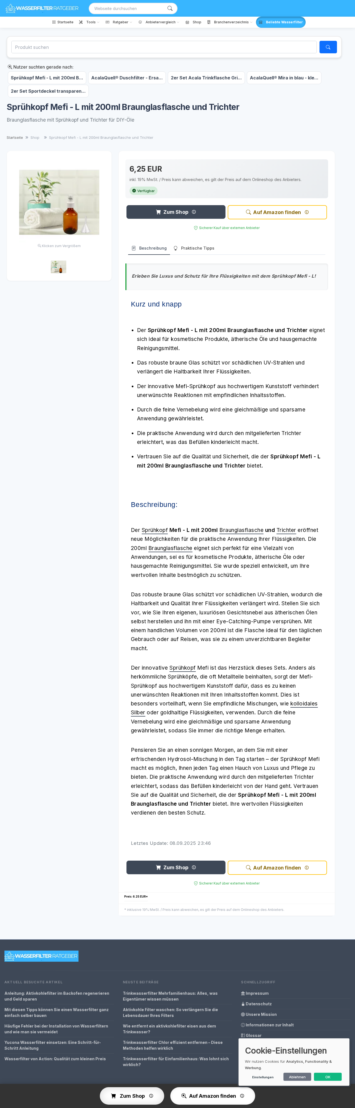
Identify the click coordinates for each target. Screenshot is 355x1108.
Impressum (257, 993)
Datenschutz (258, 1003)
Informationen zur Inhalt (269, 1024)
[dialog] (294, 1062)
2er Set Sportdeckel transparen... (48, 91)
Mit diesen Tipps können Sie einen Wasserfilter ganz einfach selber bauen (56, 1012)
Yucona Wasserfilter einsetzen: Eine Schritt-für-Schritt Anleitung (52, 1045)
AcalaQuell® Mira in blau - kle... (284, 78)
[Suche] (170, 8)
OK (328, 1077)
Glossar (253, 1035)
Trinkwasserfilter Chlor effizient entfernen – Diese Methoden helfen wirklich (173, 1045)
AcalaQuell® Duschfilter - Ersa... (127, 78)
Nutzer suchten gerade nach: (42, 67)
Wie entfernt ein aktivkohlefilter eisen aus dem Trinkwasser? (169, 1029)
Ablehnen (297, 1077)
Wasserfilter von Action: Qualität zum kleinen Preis (55, 1058)
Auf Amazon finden (277, 212)
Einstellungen (262, 1077)
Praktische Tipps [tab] (197, 248)
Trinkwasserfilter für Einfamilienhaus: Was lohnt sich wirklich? (176, 1061)
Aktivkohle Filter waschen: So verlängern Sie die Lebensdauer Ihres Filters (170, 1012)
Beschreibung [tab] (153, 248)
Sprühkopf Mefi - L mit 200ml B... (47, 78)
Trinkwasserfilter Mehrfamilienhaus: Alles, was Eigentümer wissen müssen (170, 996)
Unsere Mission (261, 1014)
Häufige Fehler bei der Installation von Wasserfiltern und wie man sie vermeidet (56, 1029)
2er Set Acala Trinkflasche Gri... (206, 78)
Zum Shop (175, 212)
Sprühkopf (155, 530)
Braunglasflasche (241, 530)
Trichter (286, 530)
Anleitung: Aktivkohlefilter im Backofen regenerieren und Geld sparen (56, 996)
